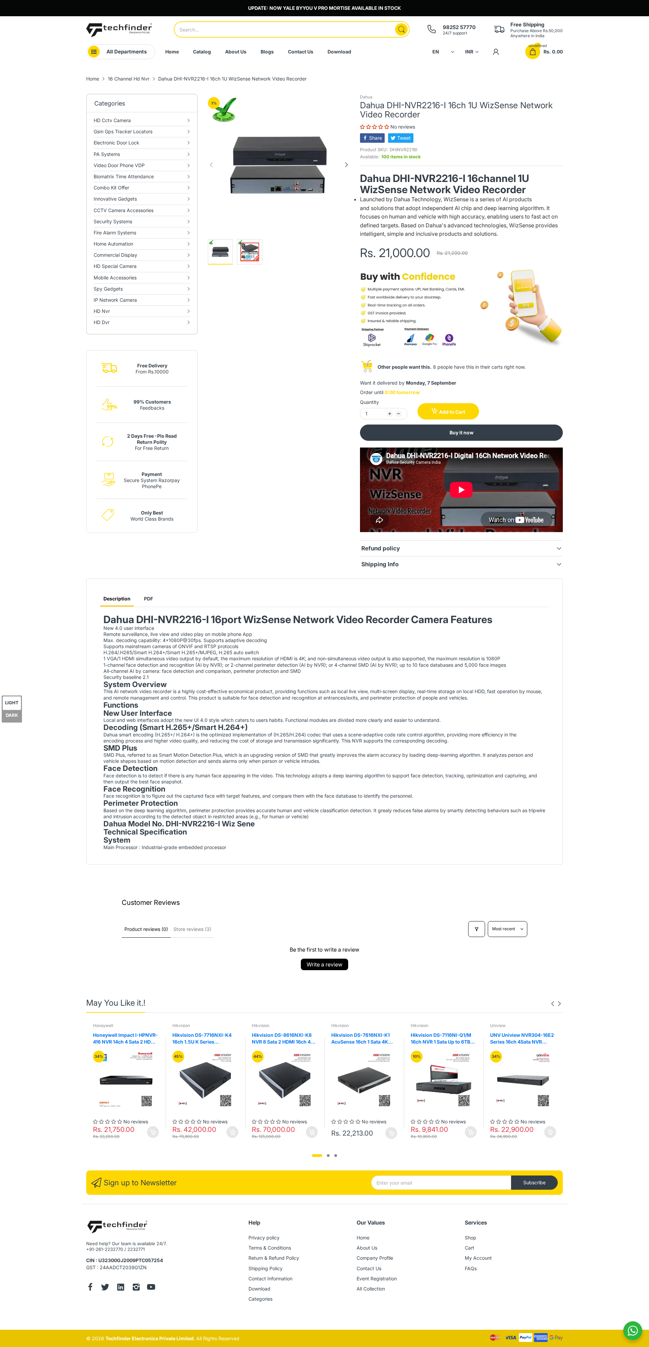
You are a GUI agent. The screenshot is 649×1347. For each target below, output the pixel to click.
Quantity (369, 402)
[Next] (211, 165)
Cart (469, 1248)
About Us (367, 1248)
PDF (148, 598)
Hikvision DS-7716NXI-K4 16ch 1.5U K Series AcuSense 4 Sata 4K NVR (202, 1038)
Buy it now (462, 432)
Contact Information (270, 1278)
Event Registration (377, 1278)
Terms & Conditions (269, 1248)
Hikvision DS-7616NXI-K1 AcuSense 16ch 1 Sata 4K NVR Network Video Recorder (360, 1038)
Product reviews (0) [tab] (146, 929)
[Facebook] (90, 1288)
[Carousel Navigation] (556, 1004)
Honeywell (103, 1025)
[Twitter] (105, 1288)
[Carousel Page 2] (328, 1155)
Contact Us (369, 1268)
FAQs (471, 1268)
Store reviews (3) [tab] (192, 929)
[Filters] (476, 929)
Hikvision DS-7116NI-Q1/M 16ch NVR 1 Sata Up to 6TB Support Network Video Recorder (441, 1038)
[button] (375, 127)
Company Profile (375, 1258)
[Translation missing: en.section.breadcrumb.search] (401, 29)
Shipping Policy (265, 1268)
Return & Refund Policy (273, 1258)
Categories (260, 1299)
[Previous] (346, 165)
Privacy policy (264, 1237)
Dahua (366, 96)
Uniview (498, 1025)
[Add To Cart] (153, 1132)
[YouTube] (151, 1288)
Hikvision (181, 1025)
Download (259, 1289)
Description (116, 598)
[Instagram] (136, 1288)
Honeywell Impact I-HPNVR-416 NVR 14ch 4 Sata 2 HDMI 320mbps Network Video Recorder (125, 1038)
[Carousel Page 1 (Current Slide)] (317, 1155)
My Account (478, 1258)
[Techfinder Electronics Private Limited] (119, 30)
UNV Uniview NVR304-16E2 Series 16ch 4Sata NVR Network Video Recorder (522, 1038)
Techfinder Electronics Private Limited (149, 1338)
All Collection (371, 1289)
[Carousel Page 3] (335, 1155)
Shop (470, 1237)
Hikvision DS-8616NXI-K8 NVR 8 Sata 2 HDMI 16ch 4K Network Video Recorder (283, 1038)
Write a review (324, 964)
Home (363, 1237)
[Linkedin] (120, 1287)
